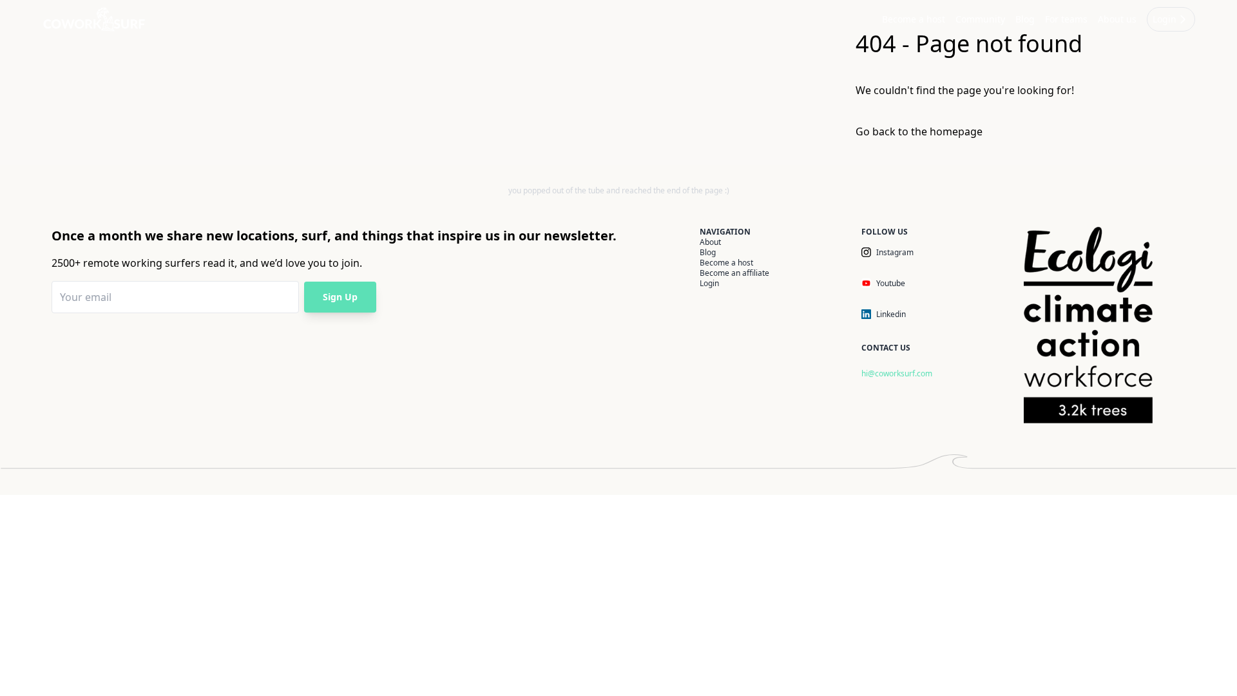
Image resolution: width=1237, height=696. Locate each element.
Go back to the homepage (919, 131)
